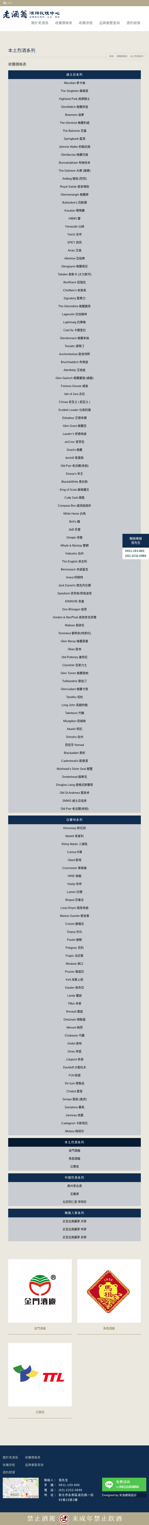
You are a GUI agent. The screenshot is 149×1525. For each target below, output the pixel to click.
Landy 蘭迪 (74, 995)
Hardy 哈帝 (74, 883)
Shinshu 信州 (74, 736)
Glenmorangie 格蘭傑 (74, 194)
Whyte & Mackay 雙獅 (75, 545)
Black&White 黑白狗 (74, 481)
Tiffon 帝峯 (74, 1003)
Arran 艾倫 (74, 250)
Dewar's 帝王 (74, 473)
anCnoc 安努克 (74, 441)
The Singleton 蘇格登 (74, 90)
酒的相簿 (133, 23)
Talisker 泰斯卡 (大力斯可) (74, 274)
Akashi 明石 (74, 729)
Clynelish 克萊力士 (74, 665)
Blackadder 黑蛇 (74, 752)
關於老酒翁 (40, 23)
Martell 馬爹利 (74, 836)
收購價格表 (63, 23)
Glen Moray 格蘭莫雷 (74, 641)
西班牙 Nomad (74, 744)
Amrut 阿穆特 (74, 577)
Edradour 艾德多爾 (74, 417)
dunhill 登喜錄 (74, 457)
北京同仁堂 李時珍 (74, 1201)
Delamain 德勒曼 (75, 1019)
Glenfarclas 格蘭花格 (74, 154)
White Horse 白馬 (74, 513)
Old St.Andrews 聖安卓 (74, 792)
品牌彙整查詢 (109, 23)
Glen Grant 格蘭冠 (74, 425)
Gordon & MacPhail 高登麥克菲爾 (74, 617)
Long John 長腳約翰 (75, 705)
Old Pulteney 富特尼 (74, 657)
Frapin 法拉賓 (74, 955)
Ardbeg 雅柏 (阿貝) (74, 178)
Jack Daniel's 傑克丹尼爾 (74, 585)
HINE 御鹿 (74, 876)
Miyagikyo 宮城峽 (74, 721)
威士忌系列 (74, 74)
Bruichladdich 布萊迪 (74, 362)
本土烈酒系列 (136, 56)
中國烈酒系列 (74, 1177)
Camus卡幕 (74, 852)
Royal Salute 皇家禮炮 (74, 186)
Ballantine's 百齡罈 (74, 202)
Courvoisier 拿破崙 (74, 868)
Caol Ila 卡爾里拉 (74, 330)
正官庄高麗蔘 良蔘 (74, 1237)
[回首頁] (31, 14)
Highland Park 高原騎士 (74, 98)
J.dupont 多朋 (74, 1059)
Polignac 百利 (75, 947)
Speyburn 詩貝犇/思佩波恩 (74, 593)
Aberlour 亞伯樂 (74, 258)
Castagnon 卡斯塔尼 (74, 1123)
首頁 (111, 56)
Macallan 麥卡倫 (74, 82)
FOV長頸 (74, 1075)
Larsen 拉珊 (74, 891)
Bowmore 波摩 (74, 114)
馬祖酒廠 (74, 1158)
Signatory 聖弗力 (74, 298)
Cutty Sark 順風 (74, 497)
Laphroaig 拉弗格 (74, 322)
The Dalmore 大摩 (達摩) (74, 170)
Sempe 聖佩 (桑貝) (75, 1099)
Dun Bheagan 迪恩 (74, 609)
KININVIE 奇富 (74, 601)
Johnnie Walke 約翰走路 (74, 146)
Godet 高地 (74, 1043)
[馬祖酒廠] (109, 1290)
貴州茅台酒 (74, 1185)
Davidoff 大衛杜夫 (74, 1067)
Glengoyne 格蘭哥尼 (74, 266)
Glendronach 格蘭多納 (74, 338)
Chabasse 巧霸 (74, 1035)
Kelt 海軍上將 (74, 979)
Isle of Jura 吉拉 (74, 394)
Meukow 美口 (74, 963)
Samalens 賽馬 (74, 1107)
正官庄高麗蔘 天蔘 (74, 1221)
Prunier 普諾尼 (74, 971)
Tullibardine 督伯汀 (74, 681)
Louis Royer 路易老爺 (74, 907)
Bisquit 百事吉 (74, 899)
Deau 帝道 (74, 1051)
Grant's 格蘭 (74, 449)
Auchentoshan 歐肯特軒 (74, 354)
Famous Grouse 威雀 (74, 386)
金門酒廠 (74, 1150)
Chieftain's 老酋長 (74, 290)
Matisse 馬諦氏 (74, 625)
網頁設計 (131, 1495)
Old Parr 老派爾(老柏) (74, 465)
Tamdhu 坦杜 (74, 697)
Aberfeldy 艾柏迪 (74, 370)
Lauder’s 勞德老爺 (74, 433)
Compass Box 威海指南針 (74, 505)
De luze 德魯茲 (74, 1083)
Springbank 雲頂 (74, 138)
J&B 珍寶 (74, 529)
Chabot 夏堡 (74, 1091)
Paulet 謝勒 (74, 939)
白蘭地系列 (74, 819)
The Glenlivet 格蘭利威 (74, 122)
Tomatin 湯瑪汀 (74, 346)
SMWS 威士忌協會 (74, 800)
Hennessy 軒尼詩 (74, 828)
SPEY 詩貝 (74, 242)
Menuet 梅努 (75, 1027)
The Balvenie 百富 (74, 130)
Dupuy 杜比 (74, 931)
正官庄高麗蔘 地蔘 (74, 1229)
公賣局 (74, 1166)
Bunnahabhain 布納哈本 (74, 162)
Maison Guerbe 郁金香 (74, 915)
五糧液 (74, 1193)
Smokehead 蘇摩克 (74, 776)
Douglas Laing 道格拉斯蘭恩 (74, 784)
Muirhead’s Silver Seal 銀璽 (74, 768)
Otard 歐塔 (74, 860)
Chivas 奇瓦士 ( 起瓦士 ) (74, 402)
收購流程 (86, 23)
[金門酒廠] (40, 1290)
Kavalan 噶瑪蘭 (75, 210)
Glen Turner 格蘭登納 (74, 673)
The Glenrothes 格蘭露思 (74, 306)
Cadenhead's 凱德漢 (74, 760)
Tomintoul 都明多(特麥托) (74, 633)
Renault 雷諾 (74, 1011)
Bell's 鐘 (74, 521)
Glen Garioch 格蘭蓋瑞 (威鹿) (74, 378)
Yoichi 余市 (74, 234)
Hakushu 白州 (74, 553)
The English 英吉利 (74, 561)
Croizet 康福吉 (74, 923)
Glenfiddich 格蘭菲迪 (74, 106)
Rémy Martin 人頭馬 (74, 844)
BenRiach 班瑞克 (74, 282)
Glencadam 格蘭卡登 (74, 689)
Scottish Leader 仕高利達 (74, 409)
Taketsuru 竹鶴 (74, 713)
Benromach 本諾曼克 (74, 569)
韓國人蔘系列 (74, 1212)
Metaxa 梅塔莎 (74, 1131)
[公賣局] (40, 1374)
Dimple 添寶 (74, 537)
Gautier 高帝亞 (74, 987)
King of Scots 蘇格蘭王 (74, 489)
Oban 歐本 (74, 649)
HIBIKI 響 (74, 218)
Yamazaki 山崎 (74, 226)
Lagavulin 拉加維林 (74, 314)
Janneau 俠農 (74, 1115)
